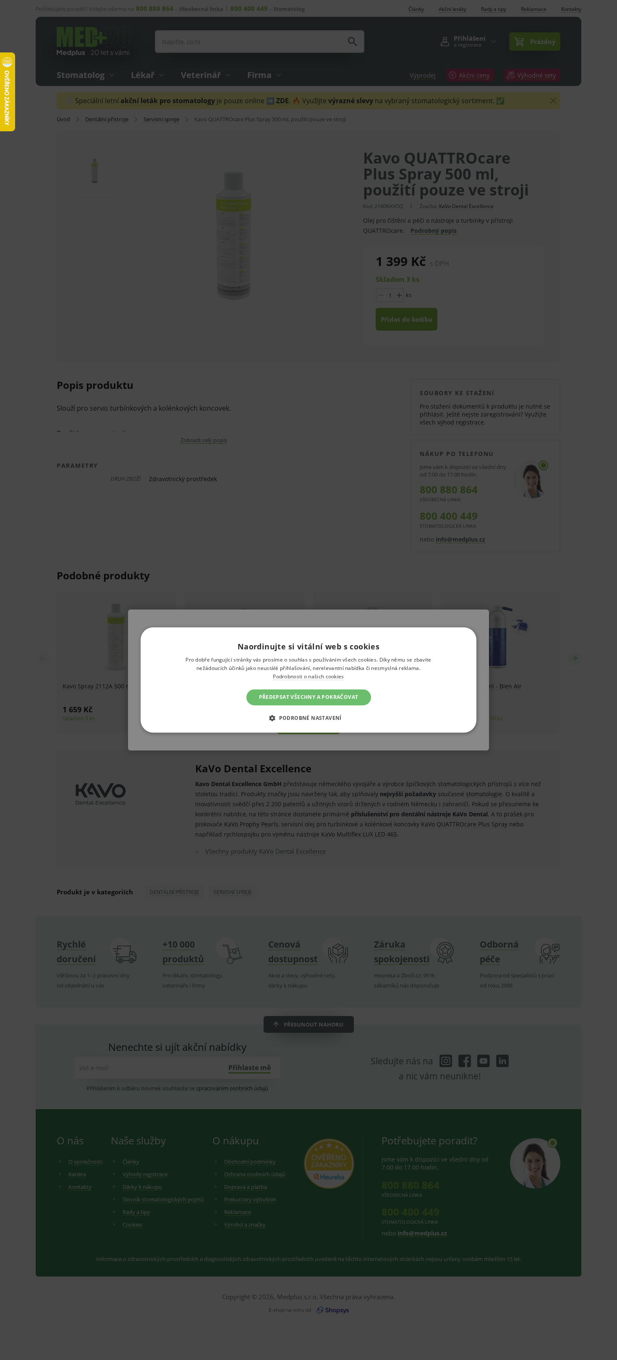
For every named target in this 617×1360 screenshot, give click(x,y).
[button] (308, 718)
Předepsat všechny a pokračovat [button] (308, 697)
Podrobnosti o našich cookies (308, 676)
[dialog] (308, 680)
